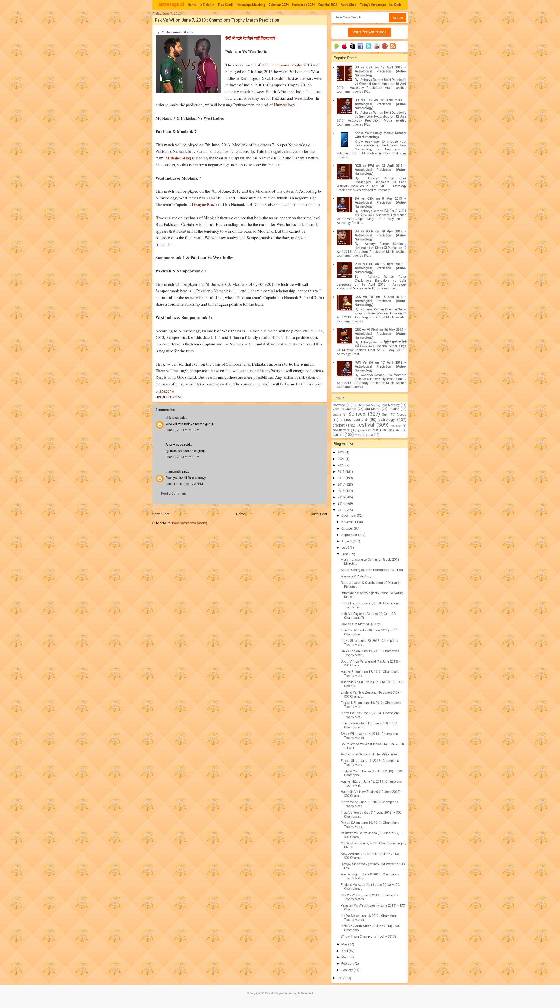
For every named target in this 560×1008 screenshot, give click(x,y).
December (349, 516)
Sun (385, 415)
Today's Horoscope (373, 5)
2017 (341, 485)
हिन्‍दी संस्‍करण (207, 5)
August (347, 541)
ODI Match (372, 409)
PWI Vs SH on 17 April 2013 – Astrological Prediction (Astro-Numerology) (380, 366)
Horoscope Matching (251, 5)
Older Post (319, 514)
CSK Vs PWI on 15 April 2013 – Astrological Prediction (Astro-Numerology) (380, 301)
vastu (358, 434)
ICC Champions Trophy (281, 65)
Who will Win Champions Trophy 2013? (368, 936)
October (347, 528)
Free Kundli (225, 5)
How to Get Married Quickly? (361, 624)
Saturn (336, 414)
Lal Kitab (395, 5)
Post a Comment (173, 493)
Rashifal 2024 (327, 5)
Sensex (356, 414)
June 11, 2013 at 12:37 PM (184, 484)
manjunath (173, 471)
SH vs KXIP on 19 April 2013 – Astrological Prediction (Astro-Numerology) (380, 235)
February (348, 964)
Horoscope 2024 (303, 5)
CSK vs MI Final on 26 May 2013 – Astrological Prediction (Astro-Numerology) (380, 334)
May (344, 944)
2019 (341, 472)
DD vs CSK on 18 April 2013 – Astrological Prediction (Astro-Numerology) (380, 71)
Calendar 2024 (279, 5)
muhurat (396, 425)
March (346, 957)
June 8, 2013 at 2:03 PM (182, 430)
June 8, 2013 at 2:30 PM (182, 457)
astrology (387, 419)
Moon (335, 409)
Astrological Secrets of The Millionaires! (369, 754)
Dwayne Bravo (204, 204)
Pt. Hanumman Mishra (177, 32)
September (349, 535)
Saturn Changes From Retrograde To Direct (372, 570)
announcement (354, 419)
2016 (341, 491)
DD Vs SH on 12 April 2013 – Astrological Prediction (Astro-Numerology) (380, 104)
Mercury (394, 405)
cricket (338, 425)
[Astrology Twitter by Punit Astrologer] (368, 49)
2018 (341, 478)
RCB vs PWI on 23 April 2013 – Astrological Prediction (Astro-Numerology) (380, 170)
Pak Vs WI (173, 397)
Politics (394, 409)
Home (192, 5)
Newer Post (160, 514)
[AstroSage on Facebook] (360, 49)
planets (362, 430)
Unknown (172, 418)
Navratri (350, 409)
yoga (369, 435)
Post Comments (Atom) (189, 523)
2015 (341, 497)
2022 (341, 452)
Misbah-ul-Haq (178, 157)
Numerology (284, 104)
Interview (338, 405)
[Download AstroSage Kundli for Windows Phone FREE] (352, 49)
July (344, 547)
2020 (341, 465)
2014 (341, 504)
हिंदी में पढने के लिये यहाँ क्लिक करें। (251, 38)
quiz (376, 430)
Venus (401, 415)
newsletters (340, 430)
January (347, 970)
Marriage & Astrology (356, 576)
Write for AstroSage (369, 32)
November (349, 522)
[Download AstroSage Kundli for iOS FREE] (344, 49)
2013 (341, 510)
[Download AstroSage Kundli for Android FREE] (336, 49)
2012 (341, 978)
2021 (341, 459)
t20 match (394, 430)
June (345, 554)
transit (338, 434)
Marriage (376, 405)
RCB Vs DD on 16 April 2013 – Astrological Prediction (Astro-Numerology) (380, 268)
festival (365, 425)
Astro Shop (348, 5)
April (345, 951)
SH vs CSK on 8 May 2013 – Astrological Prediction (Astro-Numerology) (380, 202)
